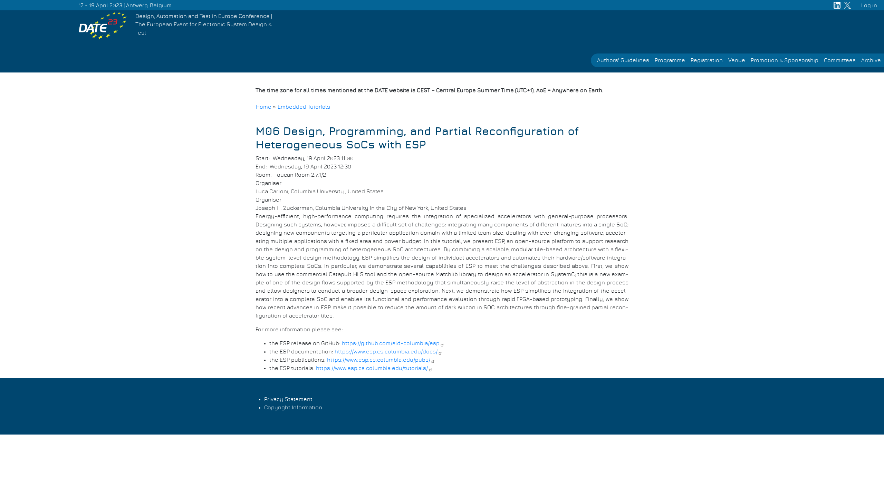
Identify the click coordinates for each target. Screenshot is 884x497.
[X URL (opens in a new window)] (847, 5)
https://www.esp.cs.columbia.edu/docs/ (386, 351)
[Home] (103, 25)
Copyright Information (293, 407)
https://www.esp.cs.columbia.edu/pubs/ (378, 360)
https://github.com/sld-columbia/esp (391, 343)
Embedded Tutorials (304, 107)
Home (263, 107)
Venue (736, 60)
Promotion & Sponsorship (784, 60)
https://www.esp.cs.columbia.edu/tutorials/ (372, 368)
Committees (840, 60)
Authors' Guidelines (623, 60)
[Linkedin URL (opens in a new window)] (837, 5)
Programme (670, 60)
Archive (871, 60)
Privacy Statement (288, 399)
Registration (707, 60)
